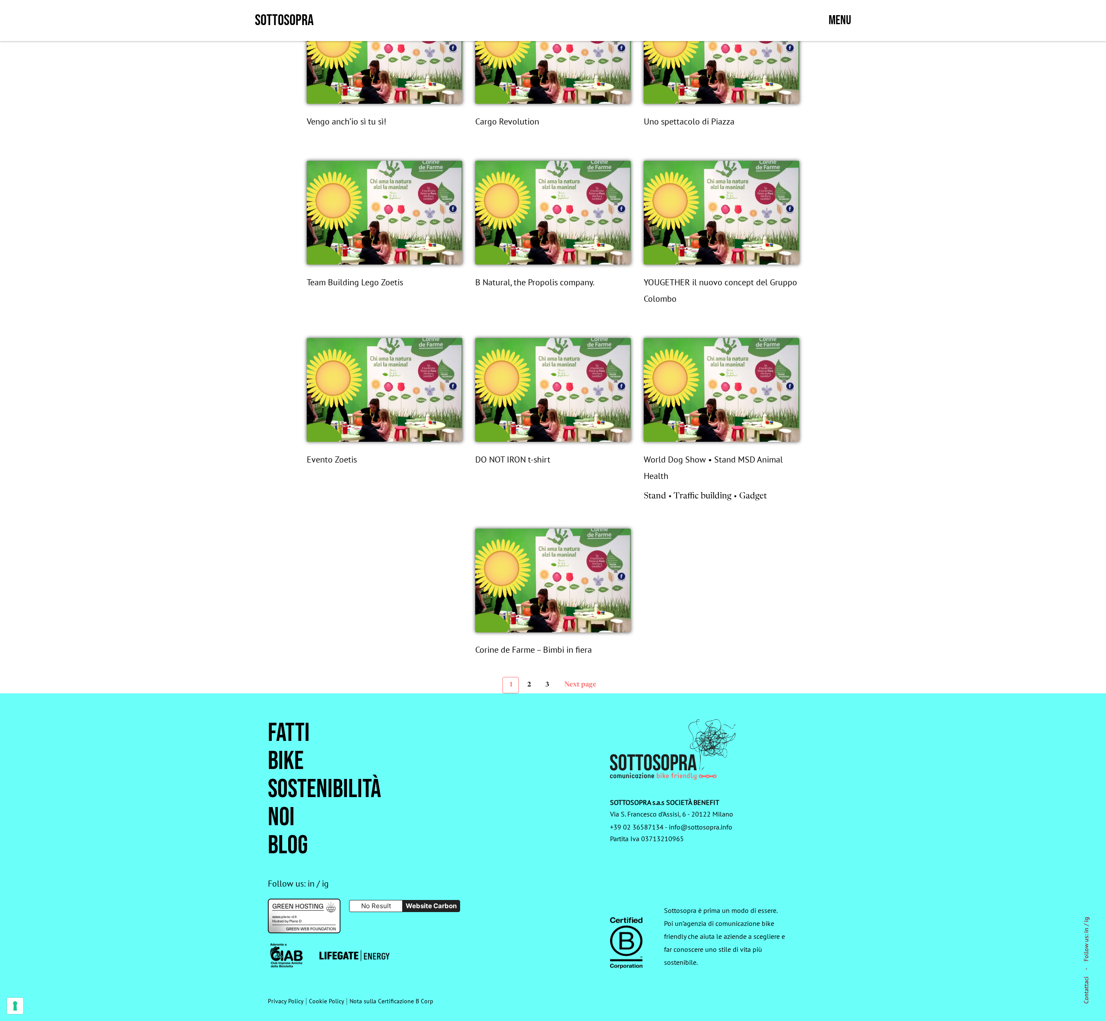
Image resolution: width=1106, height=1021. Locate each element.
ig (1086, 919)
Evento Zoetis (332, 459)
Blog (288, 846)
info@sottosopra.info (700, 827)
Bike (286, 761)
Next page (580, 684)
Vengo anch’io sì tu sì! (346, 121)
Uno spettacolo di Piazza (689, 121)
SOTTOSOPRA (284, 20)
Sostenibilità (324, 789)
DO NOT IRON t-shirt (512, 459)
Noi (281, 818)
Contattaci (1086, 990)
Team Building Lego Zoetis (355, 282)
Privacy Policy (286, 1001)
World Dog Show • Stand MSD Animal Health (713, 468)
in (1086, 930)
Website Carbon (431, 906)
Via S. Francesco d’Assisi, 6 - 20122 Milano (671, 814)
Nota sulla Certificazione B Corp (391, 1001)
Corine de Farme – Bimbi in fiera (533, 649)
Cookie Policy (326, 1001)
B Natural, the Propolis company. (534, 282)
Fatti (289, 733)
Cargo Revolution (507, 121)
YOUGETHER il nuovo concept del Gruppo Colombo (720, 290)
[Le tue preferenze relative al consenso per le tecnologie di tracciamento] (15, 1006)
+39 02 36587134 (637, 827)
